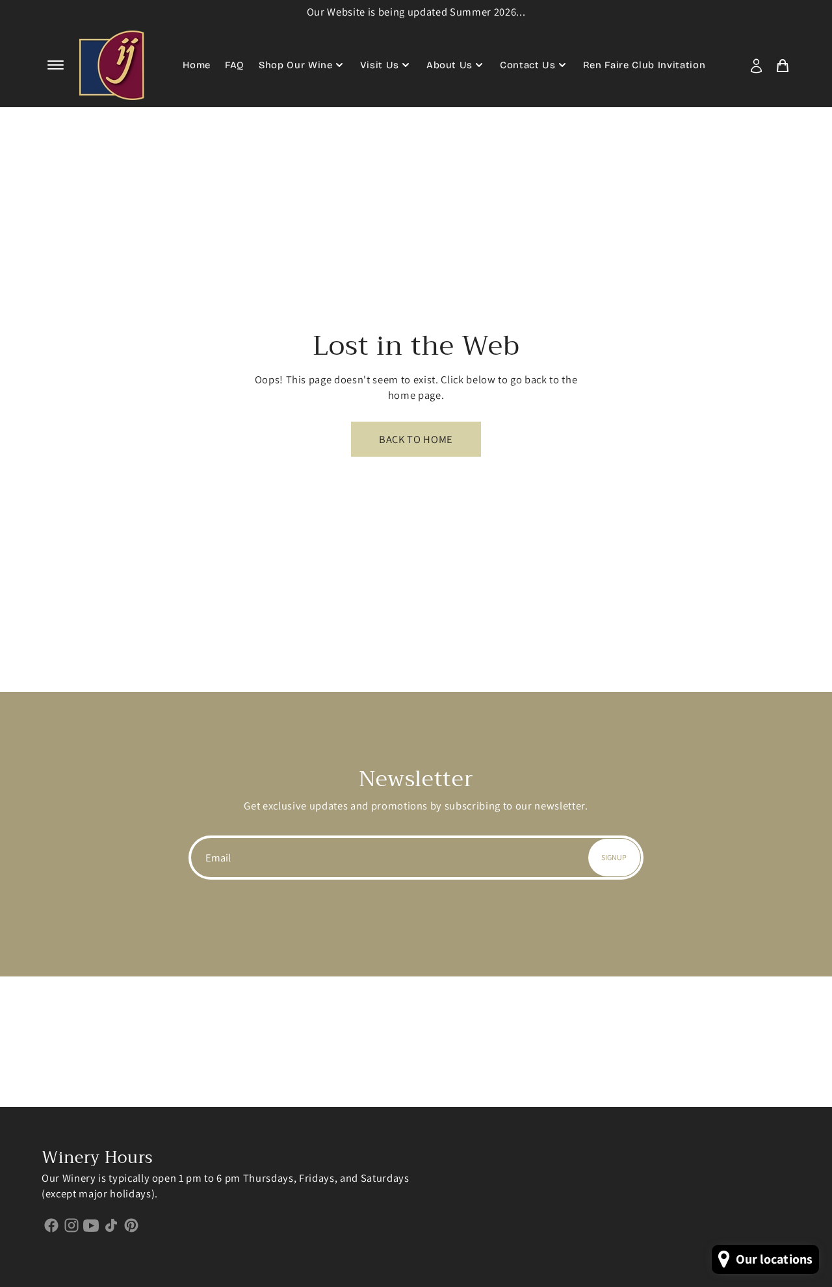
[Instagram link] (72, 1224)
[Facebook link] (52, 1224)
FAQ (234, 65)
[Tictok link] (111, 1224)
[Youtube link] (91, 1224)
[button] (55, 65)
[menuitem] (759, 65)
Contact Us (528, 65)
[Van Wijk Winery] (111, 65)
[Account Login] (756, 65)
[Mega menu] (57, 65)
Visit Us (379, 65)
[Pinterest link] (131, 1224)
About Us (449, 65)
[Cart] (782, 65)
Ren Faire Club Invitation (644, 65)
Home (197, 65)
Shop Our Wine (296, 65)
